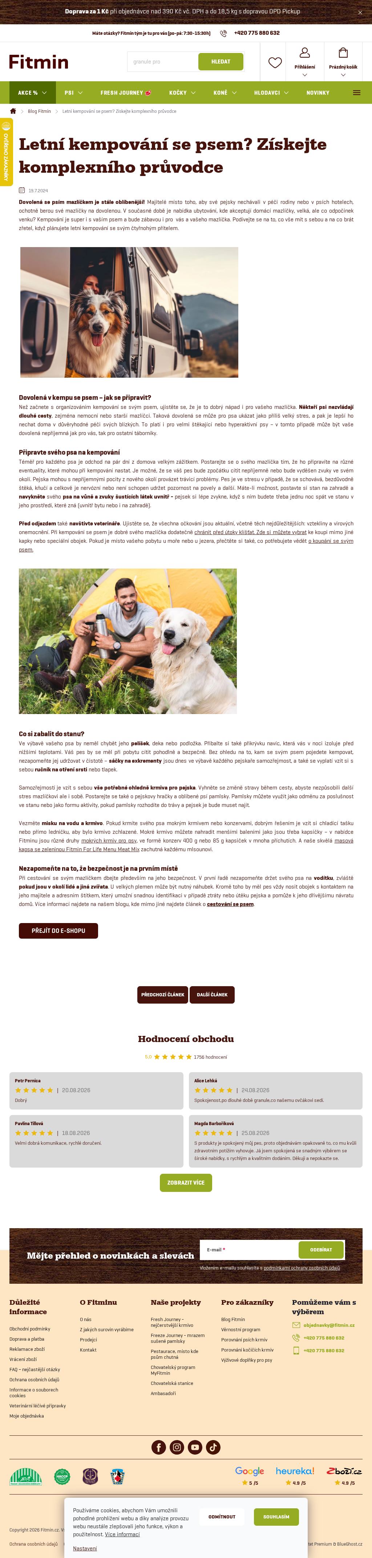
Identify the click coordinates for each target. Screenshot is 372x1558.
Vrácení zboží (23, 1359)
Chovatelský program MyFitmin (173, 1370)
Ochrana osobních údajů (34, 1379)
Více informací (122, 1534)
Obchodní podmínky (29, 1329)
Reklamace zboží (27, 1349)
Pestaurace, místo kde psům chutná (174, 1354)
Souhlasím (276, 1517)
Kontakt (88, 1350)
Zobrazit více (186, 1182)
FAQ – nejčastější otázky (34, 1369)
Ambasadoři (163, 1393)
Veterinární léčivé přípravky (37, 1406)
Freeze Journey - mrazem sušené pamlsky (178, 1338)
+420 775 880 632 (324, 1338)
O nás (86, 1319)
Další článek (212, 995)
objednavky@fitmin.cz (329, 1325)
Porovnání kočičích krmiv (247, 1350)
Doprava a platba (26, 1339)
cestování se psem (230, 904)
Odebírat (321, 1250)
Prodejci (88, 1339)
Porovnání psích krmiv (244, 1339)
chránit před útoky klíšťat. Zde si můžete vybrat (250, 532)
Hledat (220, 61)
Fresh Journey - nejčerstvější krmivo (172, 1322)
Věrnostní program (240, 1329)
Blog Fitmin (233, 1319)
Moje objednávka (26, 1416)
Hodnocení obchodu (186, 1039)
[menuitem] (32, 92)
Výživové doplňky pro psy (246, 1360)
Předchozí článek (162, 995)
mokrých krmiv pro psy (109, 840)
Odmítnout (222, 1517)
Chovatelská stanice (172, 1383)
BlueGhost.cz (350, 1544)
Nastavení (85, 1548)
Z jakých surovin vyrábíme (107, 1329)
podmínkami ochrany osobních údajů (302, 1268)
